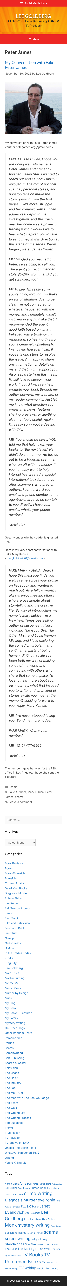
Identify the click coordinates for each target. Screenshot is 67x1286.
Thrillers (55, 1249)
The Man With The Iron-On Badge (27, 1098)
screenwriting (17, 1238)
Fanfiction (16, 1207)
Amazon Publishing (42, 1184)
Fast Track (12, 918)
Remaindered (13, 1038)
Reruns (9, 1043)
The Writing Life (15, 1112)
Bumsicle (11, 878)
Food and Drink (15, 928)
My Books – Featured (18, 1013)
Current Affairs (14, 883)
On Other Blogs (15, 1028)
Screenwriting (14, 1053)
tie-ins (7, 1256)
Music (9, 998)
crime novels (17, 1194)
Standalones (14, 1244)
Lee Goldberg (33, 16)
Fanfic (9, 913)
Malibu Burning (14, 978)
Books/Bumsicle (15, 873)
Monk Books (13, 988)
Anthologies (57, 1184)
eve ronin (46, 1200)
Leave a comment (20, 802)
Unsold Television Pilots (20, 1147)
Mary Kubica (36, 792)
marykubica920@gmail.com (25, 558)
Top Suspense (14, 1122)
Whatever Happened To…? (22, 1152)
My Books (11, 1008)
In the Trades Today (18, 953)
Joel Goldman (32, 1212)
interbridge (53, 1280)
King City (11, 963)
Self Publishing (14, 1058)
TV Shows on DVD (17, 1142)
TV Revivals (12, 1137)
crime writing (38, 1193)
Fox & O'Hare (30, 1206)
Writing (9, 1157)
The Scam (11, 1102)
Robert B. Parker (35, 1233)
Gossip (9, 938)
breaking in (54, 1188)
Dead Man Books (16, 888)
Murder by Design (16, 993)
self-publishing (39, 1239)
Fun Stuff (11, 933)
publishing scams (15, 1232)
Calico (7, 1194)
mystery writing (34, 1225)
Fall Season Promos (18, 908)
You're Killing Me (16, 1162)
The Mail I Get (14, 1092)
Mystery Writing (15, 1023)
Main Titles (12, 973)
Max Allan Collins (45, 1219)
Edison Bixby (13, 898)
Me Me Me (12, 983)
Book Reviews (14, 863)
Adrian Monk (12, 1183)
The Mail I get (27, 1249)
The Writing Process (18, 1117)
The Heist (11, 1078)
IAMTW (9, 948)
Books (9, 868)
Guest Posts (13, 943)
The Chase (12, 1073)
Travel (9, 1127)
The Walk (11, 1108)
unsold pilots (44, 1268)
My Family (11, 1018)
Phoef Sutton (56, 1226)
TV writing (27, 1268)
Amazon (26, 1183)
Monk (11, 1225)
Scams (13, 787)
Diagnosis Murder (16, 893)
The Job (10, 1088)
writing (55, 1268)
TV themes (48, 1262)
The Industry (13, 1082)
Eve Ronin (11, 903)
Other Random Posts (18, 1033)
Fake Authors (17, 792)
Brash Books (40, 1187)
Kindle (9, 958)
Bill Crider (11, 1187)
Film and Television (17, 923)
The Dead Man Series (47, 1244)
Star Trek (30, 1244)
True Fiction (12, 1132)
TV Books (32, 1255)
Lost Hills (29, 1219)
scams (19, 797)
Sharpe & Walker (15, 1063)
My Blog (10, 1003)
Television (11, 1068)
